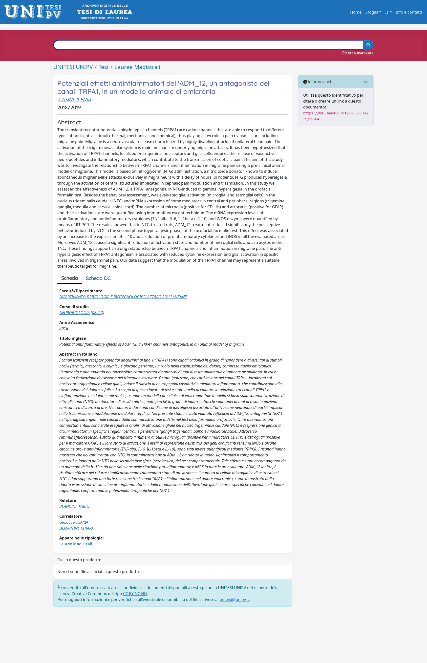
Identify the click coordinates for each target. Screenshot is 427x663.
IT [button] (387, 12)
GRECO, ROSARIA (73, 522)
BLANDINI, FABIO (74, 506)
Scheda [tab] (69, 278)
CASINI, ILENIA (74, 99)
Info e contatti (409, 12)
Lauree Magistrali (137, 67)
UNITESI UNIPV (73, 67)
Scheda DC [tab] (98, 278)
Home (356, 12)
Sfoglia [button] (371, 12)
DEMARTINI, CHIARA (76, 528)
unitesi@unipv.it (234, 599)
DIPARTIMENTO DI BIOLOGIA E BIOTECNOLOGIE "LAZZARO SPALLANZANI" (123, 296)
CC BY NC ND (135, 593)
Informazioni (319, 81)
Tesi (103, 67)
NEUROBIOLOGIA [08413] (81, 312)
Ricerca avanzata (358, 53)
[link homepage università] (104, 12)
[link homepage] (34, 12)
